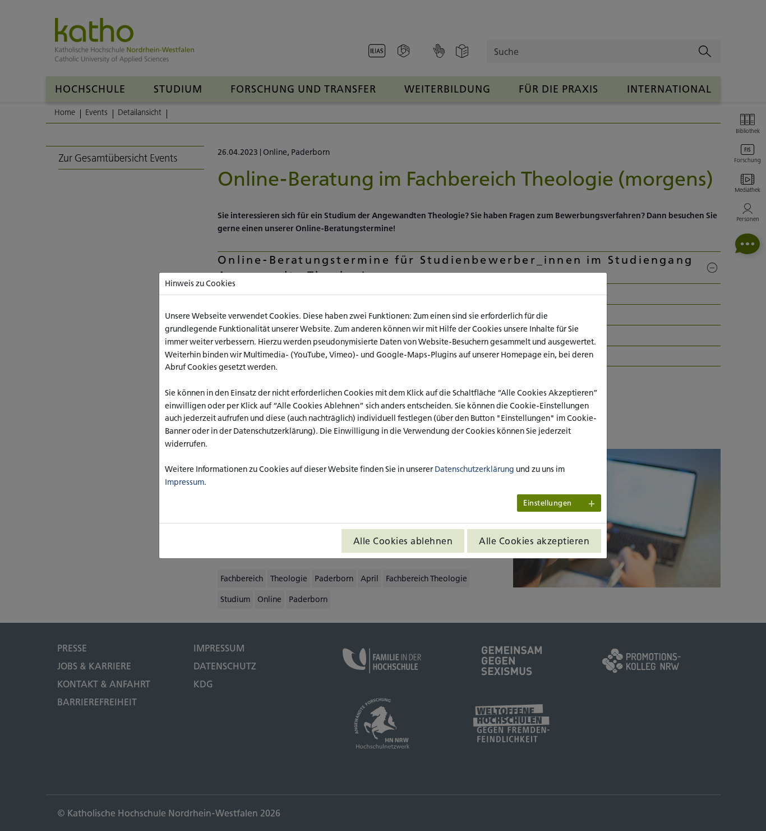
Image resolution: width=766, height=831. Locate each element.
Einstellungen (547, 503)
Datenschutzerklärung (474, 469)
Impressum (184, 482)
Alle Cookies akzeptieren (534, 541)
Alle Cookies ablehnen (403, 541)
